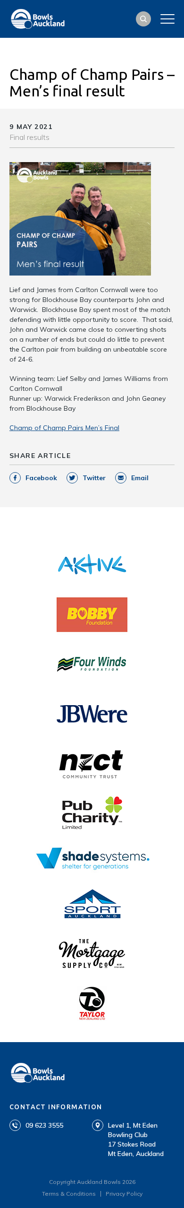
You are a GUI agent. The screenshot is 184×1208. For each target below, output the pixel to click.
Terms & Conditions (69, 1193)
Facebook (41, 478)
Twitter (94, 478)
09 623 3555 (44, 1125)
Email (140, 478)
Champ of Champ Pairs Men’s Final (64, 427)
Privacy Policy (124, 1193)
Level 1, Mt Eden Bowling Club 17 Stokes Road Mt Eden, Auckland (136, 1139)
